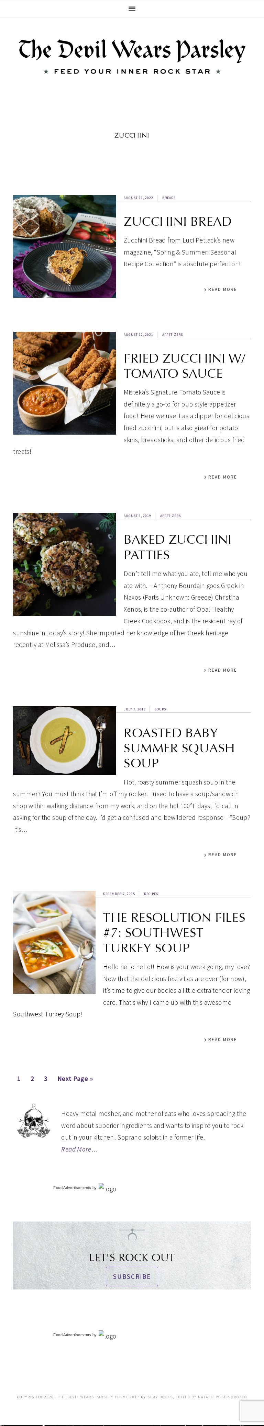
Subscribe (132, 1276)
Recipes (151, 894)
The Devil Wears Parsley (132, 63)
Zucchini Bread (178, 221)
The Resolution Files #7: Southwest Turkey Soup (174, 933)
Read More (222, 289)
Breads (169, 198)
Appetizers (172, 334)
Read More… (79, 1149)
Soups (160, 709)
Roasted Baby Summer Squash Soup (179, 748)
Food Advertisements (72, 1188)
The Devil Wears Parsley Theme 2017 (99, 1397)
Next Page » (75, 1080)
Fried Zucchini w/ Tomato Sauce (184, 366)
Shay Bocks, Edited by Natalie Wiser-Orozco (197, 1397)
